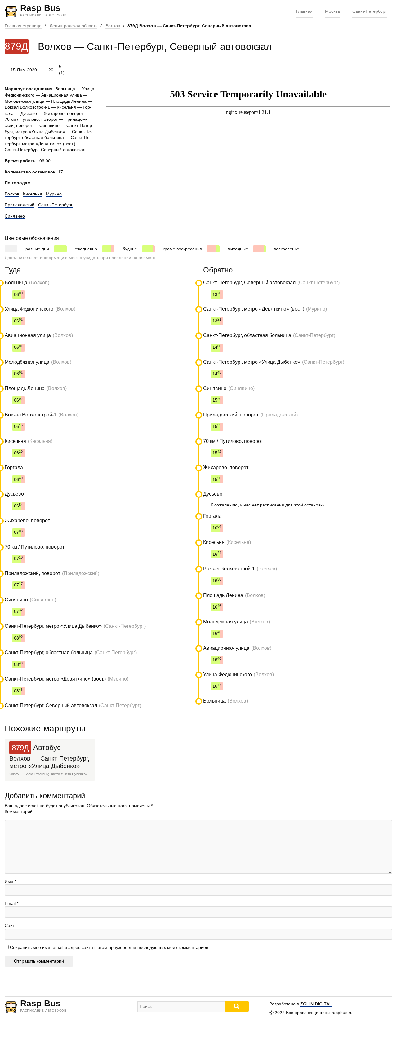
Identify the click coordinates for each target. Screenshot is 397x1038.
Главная (304, 11)
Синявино (15, 215)
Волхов (112, 25)
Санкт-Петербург (369, 11)
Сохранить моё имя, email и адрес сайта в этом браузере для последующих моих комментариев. (109, 947)
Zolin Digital (316, 1003)
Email (11, 903)
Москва (332, 11)
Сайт (10, 925)
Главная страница (23, 25)
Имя (10, 881)
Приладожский (19, 204)
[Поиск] (237, 1006)
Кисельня (32, 193)
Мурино (54, 193)
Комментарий (19, 811)
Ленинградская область (73, 25)
